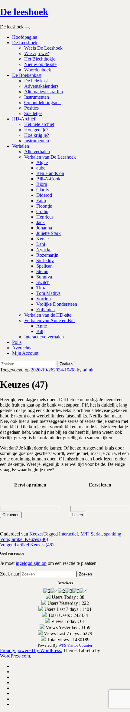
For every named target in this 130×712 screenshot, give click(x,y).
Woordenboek (37, 69)
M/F (84, 533)
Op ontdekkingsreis (42, 102)
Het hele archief (39, 124)
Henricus (45, 216)
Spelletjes (33, 113)
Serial (96, 533)
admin (89, 369)
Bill (39, 331)
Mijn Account (25, 353)
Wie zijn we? (36, 53)
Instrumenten (36, 97)
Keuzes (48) (27, 544)
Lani (40, 244)
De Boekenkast (26, 75)
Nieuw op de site (40, 64)
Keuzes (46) (24, 539)
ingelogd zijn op (31, 563)
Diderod (44, 195)
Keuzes (36, 533)
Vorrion (43, 298)
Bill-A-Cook (48, 178)
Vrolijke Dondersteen (56, 304)
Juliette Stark (48, 233)
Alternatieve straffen (43, 91)
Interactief (68, 533)
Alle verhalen (37, 151)
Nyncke (43, 249)
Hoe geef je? (36, 129)
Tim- (40, 287)
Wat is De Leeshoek (43, 48)
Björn (41, 184)
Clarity (42, 189)
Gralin (42, 211)
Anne (41, 325)
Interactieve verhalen (44, 336)
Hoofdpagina (24, 37)
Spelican (44, 266)
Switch (43, 282)
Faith (41, 200)
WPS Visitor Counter (75, 645)
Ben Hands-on (50, 173)
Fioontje (44, 206)
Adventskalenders (41, 86)
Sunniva (44, 276)
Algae (42, 162)
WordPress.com (15, 655)
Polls (16, 342)
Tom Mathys (48, 293)
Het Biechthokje (39, 58)
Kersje (42, 238)
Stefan (42, 271)
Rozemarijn (47, 255)
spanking (112, 533)
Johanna (44, 227)
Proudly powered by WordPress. (31, 650)
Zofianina (45, 309)
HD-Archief (23, 118)
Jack (40, 222)
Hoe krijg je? (36, 135)
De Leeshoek (24, 42)
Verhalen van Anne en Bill (49, 320)
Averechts (21, 347)
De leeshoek (24, 11)
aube (40, 167)
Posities (31, 107)
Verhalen (20, 146)
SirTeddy (45, 260)
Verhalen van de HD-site (47, 315)
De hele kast (36, 80)
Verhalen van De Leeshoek (50, 157)
